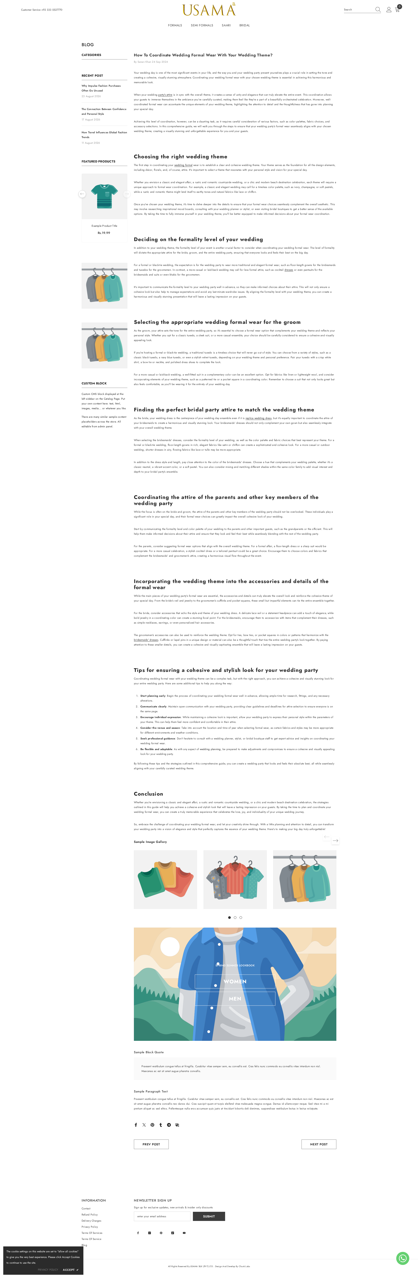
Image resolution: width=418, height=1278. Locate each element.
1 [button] (229, 917)
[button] (127, 194)
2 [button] (235, 917)
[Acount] (389, 9)
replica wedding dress (258, 418)
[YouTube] (184, 1233)
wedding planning (210, 749)
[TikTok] (173, 1233)
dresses (289, 270)
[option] (104, 209)
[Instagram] (149, 1233)
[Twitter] (144, 1125)
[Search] (362, 9)
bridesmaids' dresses (146, 640)
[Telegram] (169, 1125)
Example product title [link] (104, 226)
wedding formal (183, 165)
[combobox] (358, 9)
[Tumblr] (161, 1125)
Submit (209, 1216)
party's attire (165, 95)
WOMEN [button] (235, 981)
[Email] (177, 1125)
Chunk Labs (244, 1266)
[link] (165, 879)
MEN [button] (235, 998)
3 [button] (240, 917)
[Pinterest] (152, 1125)
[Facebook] (136, 1125)
